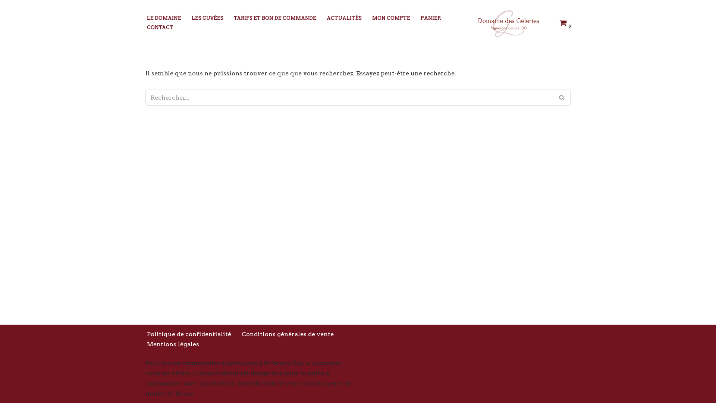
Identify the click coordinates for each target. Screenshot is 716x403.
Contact (160, 27)
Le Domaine (164, 18)
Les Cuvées (207, 18)
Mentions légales (173, 344)
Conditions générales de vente (288, 334)
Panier (431, 18)
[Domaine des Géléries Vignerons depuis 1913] (507, 23)
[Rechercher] (562, 98)
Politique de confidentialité (189, 334)
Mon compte (391, 18)
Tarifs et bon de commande (275, 18)
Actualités (344, 18)
